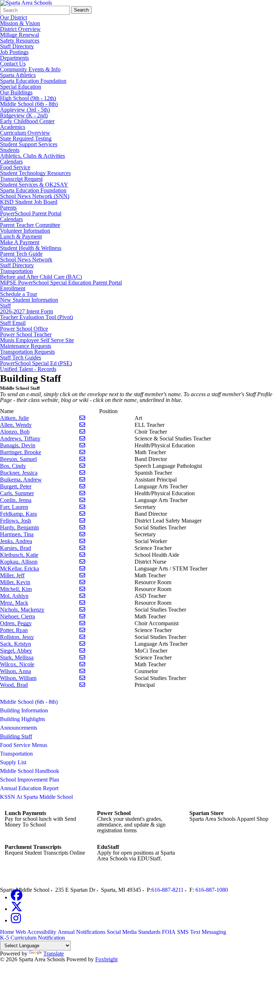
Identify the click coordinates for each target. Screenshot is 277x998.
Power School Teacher (26, 334)
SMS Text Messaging (201, 932)
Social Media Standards (134, 932)
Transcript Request (21, 179)
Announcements (18, 728)
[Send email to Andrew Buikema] (82, 479)
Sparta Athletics (18, 75)
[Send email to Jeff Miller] (82, 575)
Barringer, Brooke (20, 452)
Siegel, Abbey (16, 651)
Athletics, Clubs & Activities (32, 156)
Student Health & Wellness (30, 248)
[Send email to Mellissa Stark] (82, 657)
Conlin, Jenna (15, 500)
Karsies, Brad (15, 548)
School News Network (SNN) (34, 196)
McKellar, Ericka (19, 568)
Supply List (13, 762)
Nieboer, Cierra (17, 616)
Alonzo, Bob (15, 432)
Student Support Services (28, 144)
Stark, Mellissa (17, 657)
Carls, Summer (17, 493)
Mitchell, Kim (16, 589)
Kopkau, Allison (19, 562)
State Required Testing (26, 138)
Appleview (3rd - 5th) (25, 110)
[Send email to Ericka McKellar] (82, 568)
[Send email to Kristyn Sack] (82, 644)
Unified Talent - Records (28, 369)
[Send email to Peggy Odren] (82, 623)
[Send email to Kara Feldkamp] (82, 514)
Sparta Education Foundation (33, 81)
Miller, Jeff (12, 575)
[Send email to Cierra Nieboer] (82, 616)
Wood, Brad (14, 685)
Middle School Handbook (29, 771)
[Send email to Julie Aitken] (82, 418)
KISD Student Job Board (28, 202)
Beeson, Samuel (18, 459)
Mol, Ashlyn (14, 596)
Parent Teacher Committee (30, 225)
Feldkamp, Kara (18, 514)
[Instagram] (16, 920)
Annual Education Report (29, 788)
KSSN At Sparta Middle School (36, 797)
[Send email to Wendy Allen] (82, 425)
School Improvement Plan (29, 780)
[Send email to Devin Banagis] (82, 445)
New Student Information (29, 300)
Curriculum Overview (25, 133)
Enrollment (12, 288)
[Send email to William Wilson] (82, 678)
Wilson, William (18, 678)
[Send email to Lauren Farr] (82, 507)
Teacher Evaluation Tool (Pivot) (36, 317)
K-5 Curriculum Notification (32, 938)
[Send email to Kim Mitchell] (82, 589)
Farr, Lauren (14, 507)
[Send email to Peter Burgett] (82, 486)
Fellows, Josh (15, 521)
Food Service (15, 167)
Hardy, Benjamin (19, 527)
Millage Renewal (19, 35)
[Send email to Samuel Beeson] (82, 459)
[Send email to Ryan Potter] (82, 630)
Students (9, 150)
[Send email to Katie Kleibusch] (82, 555)
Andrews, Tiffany (20, 438)
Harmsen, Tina (17, 534)
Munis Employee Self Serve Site (37, 340)
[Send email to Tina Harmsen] (82, 534)
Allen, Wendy (16, 425)
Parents (8, 208)
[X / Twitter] (16, 909)
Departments (14, 58)
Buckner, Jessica (19, 473)
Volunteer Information (25, 231)
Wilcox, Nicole (17, 664)
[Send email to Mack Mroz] (82, 603)
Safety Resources (19, 40)
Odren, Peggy (16, 623)
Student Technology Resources (35, 173)
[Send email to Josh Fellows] (82, 521)
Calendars (11, 161)
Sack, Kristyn (15, 644)
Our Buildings (16, 92)
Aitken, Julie (14, 418)
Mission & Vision (20, 23)
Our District (13, 17)
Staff (5, 306)
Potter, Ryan (14, 630)
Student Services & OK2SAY (34, 185)
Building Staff (16, 736)
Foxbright (106, 959)
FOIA (169, 932)
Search (81, 10)
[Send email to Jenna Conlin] (82, 500)
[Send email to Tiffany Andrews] (82, 438)
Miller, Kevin (15, 582)
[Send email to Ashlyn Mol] (82, 596)
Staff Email (13, 323)
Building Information (24, 710)
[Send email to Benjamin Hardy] (82, 527)
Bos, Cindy (13, 466)
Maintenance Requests (25, 346)
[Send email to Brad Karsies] (82, 548)
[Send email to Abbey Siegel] (82, 651)
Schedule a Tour (18, 294)
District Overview (20, 29)
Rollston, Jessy (17, 637)
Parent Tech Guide (21, 254)
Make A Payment (19, 242)
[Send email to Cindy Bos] (82, 466)
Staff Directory (17, 46)
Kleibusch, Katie (19, 555)
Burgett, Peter (15, 486)
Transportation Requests (27, 352)
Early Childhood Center (27, 121)
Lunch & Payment (21, 236)
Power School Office (24, 329)
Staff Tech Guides (20, 357)
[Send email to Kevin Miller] (82, 582)
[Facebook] (16, 897)
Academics (12, 127)
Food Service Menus (23, 745)
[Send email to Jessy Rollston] (82, 637)
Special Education (20, 87)
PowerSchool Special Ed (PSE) (36, 363)
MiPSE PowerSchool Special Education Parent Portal (61, 282)
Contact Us (13, 64)
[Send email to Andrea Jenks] (82, 541)
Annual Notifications (81, 932)
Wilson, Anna (15, 671)
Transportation (16, 271)
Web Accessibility (36, 932)
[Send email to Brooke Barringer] (82, 452)
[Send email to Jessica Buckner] (82, 473)
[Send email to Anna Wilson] (82, 671)
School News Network (26, 259)
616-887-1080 (211, 890)
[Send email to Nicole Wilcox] (82, 664)
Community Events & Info (30, 69)
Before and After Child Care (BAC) (41, 277)
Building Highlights (22, 719)
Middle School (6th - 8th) (29, 104)
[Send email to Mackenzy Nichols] (82, 610)
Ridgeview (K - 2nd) (24, 115)
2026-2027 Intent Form (26, 311)
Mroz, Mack (14, 603)
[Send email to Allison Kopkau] (82, 562)
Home (7, 932)
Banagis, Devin (17, 445)
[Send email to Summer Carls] (82, 493)
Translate (53, 953)
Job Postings (14, 52)
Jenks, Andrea (16, 541)
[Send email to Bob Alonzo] (82, 432)
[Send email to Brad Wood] (82, 685)
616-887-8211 (167, 890)
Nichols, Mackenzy (22, 610)
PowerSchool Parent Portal (30, 213)
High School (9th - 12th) (28, 98)
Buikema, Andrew (21, 479)
